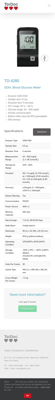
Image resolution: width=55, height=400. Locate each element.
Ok (27, 396)
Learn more (45, 387)
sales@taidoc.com (23, 369)
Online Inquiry (27, 308)
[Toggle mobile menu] (49, 5)
